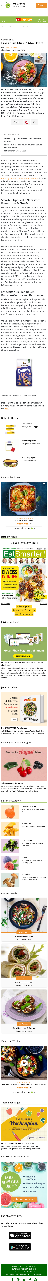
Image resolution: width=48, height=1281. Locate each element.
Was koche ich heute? (24, 982)
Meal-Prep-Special (29, 457)
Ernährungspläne (29, 440)
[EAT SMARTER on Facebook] (12, 1279)
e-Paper (43, 603)
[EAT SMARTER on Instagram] (24, 1279)
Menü (4, 21)
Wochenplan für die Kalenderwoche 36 (17, 1143)
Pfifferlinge (26, 823)
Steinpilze (26, 874)
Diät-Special (27, 423)
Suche (39, 21)
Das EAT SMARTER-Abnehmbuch (14, 728)
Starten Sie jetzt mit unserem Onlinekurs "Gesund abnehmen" (22, 663)
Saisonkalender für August (12, 783)
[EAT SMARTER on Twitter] (29, 1279)
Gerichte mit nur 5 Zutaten (24, 1028)
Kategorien (37, 1274)
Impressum (16, 1266)
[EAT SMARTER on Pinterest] (18, 1279)
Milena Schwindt (12, 47)
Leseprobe (5, 603)
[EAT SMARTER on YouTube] (35, 1279)
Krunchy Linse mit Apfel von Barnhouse (20, 178)
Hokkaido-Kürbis (29, 806)
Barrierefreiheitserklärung (17, 1274)
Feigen (24, 857)
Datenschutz (30, 1266)
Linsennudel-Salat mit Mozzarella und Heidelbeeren (24, 1084)
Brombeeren (27, 840)
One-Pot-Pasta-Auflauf (24, 520)
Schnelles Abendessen (24, 936)
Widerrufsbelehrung (24, 1272)
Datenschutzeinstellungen (24, 1269)
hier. (7, 408)
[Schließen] (2, 5)
